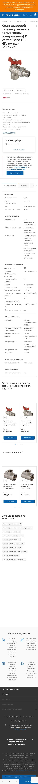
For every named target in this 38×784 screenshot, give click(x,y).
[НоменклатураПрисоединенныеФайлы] (19, 68)
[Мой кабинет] (31, 15)
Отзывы (24, 185)
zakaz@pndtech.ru (18, 169)
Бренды (5, 694)
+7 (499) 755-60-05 (20, 167)
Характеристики (10, 185)
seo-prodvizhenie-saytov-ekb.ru (26, 770)
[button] (15, 444)
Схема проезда (20, 729)
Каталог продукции (10, 689)
